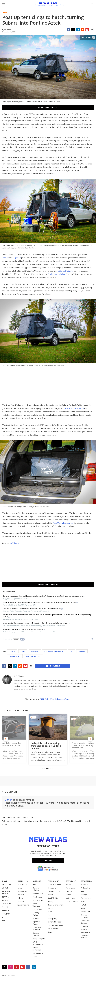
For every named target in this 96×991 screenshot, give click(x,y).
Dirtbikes (36, 918)
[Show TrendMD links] (92, 639)
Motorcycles (70, 898)
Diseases (84, 926)
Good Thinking (53, 898)
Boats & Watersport (37, 905)
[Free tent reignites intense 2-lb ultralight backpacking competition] (49, 727)
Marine (68, 895)
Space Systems (23, 905)
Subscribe (48, 861)
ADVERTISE (6, 904)
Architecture (22, 884)
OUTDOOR (37, 881)
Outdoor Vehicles (36, 889)
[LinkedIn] (78, 29)
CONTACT (6, 914)
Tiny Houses (37, 897)
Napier (5, 258)
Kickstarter (15, 656)
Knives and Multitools (37, 928)
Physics (84, 901)
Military (20, 898)
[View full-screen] (93, 37)
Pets (49, 915)
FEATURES (6, 897)
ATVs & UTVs (38, 900)
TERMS (5, 907)
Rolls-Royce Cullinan (57, 274)
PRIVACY (5, 910)
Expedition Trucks (36, 923)
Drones (50, 895)
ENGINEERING (22, 881)
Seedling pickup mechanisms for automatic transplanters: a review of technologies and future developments (39, 602)
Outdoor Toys (38, 893)
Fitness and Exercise (85, 922)
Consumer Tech (54, 891)
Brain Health (85, 912)
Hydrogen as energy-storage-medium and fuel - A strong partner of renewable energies (32, 608)
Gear (34, 884)
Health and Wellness (85, 936)
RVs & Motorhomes (38, 943)
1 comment (55, 666)
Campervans (37, 909)
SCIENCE (84, 884)
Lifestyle (51, 908)
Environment (85, 898)
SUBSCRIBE (6, 884)
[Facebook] (68, 29)
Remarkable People (55, 922)
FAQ (4, 921)
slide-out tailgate (65, 271)
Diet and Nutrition (84, 916)
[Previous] (6, 739)
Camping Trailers (36, 914)
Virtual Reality (53, 929)
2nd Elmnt (14, 543)
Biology (84, 895)
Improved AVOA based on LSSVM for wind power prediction (23, 629)
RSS (3, 917)
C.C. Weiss (19, 676)
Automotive (70, 888)
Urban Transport (72, 901)
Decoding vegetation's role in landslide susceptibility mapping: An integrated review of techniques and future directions (43, 596)
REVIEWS (5, 900)
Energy (20, 888)
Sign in (8, 799)
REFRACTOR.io (86, 881)
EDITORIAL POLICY (6, 892)
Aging (83, 908)
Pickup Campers (39, 938)
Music (50, 912)
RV (72, 651)
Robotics (20, 901)
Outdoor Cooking (36, 934)
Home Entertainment (55, 905)
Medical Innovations (85, 931)
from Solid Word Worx (74, 408)
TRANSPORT (71, 881)
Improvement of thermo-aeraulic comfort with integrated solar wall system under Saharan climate (35, 623)
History (50, 901)
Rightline (17, 258)
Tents (4, 12)
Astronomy (85, 891)
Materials (20, 895)
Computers (52, 888)
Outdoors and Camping (54, 651)
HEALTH (84, 905)
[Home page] (48, 4)
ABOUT (5, 888)
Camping (34, 651)
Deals (50, 932)
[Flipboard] (87, 29)
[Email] (92, 29)
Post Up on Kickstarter (63, 523)
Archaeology (85, 888)
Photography (52, 918)
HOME (4, 881)
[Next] (90, 739)
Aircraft (68, 884)
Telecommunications (55, 925)
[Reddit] (82, 29)
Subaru (82, 651)
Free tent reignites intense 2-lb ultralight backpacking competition (48, 746)
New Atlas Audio (33, 656)
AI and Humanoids (54, 884)
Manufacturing (22, 891)
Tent (23, 651)
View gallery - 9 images (48, 108)
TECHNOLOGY (53, 881)
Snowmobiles (38, 953)
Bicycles (69, 891)
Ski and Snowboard (37, 948)
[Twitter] (73, 29)
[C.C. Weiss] (7, 679)
